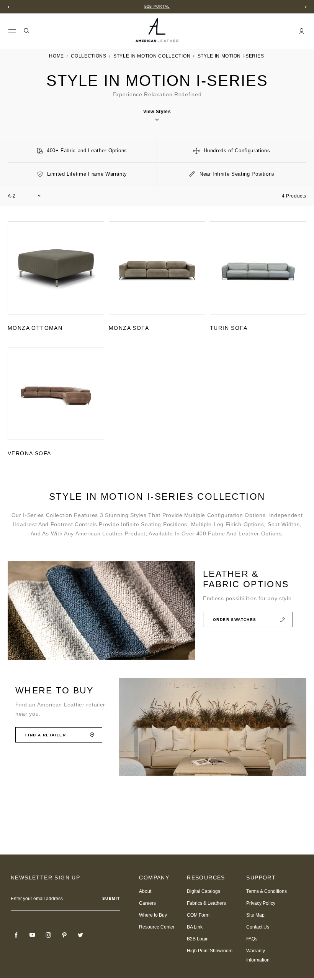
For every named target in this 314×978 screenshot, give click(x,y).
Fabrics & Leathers (206, 903)
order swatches (235, 619)
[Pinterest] (64, 935)
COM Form (198, 915)
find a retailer (45, 735)
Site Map (255, 915)
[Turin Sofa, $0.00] (258, 268)
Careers (147, 903)
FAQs (251, 939)
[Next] (305, 7)
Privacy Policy (260, 903)
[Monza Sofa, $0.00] (157, 268)
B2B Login (198, 939)
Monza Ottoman (35, 328)
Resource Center (157, 927)
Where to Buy (153, 915)
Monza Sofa (129, 328)
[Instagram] (48, 935)
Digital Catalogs (203, 891)
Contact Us (257, 927)
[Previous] (8, 7)
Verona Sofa (29, 453)
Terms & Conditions (266, 891)
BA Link (195, 927)
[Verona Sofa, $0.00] (56, 393)
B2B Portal (157, 6)
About (145, 891)
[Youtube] (32, 935)
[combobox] (24, 196)
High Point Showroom (209, 950)
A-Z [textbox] (12, 196)
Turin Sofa (228, 328)
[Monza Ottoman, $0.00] (56, 268)
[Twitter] (80, 935)
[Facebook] (16, 935)
